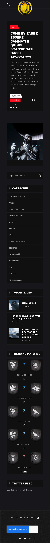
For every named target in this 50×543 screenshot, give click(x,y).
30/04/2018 (26, 306)
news (11, 222)
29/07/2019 (16, 96)
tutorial (12, 273)
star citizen (14, 260)
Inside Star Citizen (17, 209)
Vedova (16, 100)
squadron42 (14, 254)
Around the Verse (17, 196)
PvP (11, 235)
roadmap (13, 248)
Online (12, 228)
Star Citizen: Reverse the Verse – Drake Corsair (30, 333)
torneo (12, 267)
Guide (14, 27)
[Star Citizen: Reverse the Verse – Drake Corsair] (14, 333)
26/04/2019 (16, 322)
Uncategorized (15, 280)
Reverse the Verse (17, 241)
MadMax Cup (29, 303)
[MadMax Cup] (14, 305)
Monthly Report (16, 215)
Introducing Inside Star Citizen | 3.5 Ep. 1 (26, 317)
